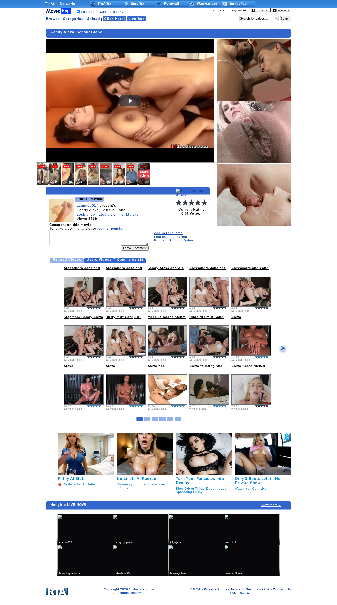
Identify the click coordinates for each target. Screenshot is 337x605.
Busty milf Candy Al (123, 317)
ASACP (246, 593)
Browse (53, 19)
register (117, 228)
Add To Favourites (168, 233)
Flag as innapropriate (171, 236)
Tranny (118, 12)
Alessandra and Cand (250, 268)
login (101, 228)
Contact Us (282, 589)
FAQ (233, 593)
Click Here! (114, 19)
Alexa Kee (156, 366)
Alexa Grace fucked (248, 366)
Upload (93, 19)
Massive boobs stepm (167, 317)
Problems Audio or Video (173, 240)
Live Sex (136, 19)
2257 (266, 589)
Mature (132, 214)
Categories (73, 19)
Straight (87, 12)
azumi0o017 (87, 205)
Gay (103, 12)
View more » (271, 505)
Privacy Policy (215, 589)
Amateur (100, 214)
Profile (81, 199)
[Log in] (261, 11)
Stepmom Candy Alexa (83, 317)
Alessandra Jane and (82, 268)
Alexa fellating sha (205, 366)
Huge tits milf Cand (206, 317)
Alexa (236, 317)
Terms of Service (245, 589)
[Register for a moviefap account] (281, 11)
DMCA (195, 589)
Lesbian (84, 214)
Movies (96, 199)
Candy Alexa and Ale (166, 268)
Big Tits (117, 214)
